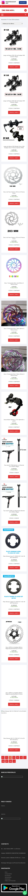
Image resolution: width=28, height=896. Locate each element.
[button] (25, 893)
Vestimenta (7, 879)
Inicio (6, 872)
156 (3, 761)
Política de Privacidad (10, 880)
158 (10, 761)
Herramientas (8, 877)
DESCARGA (23, 2)
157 (7, 761)
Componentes (8, 873)
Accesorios (7, 875)
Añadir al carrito (14, 66)
